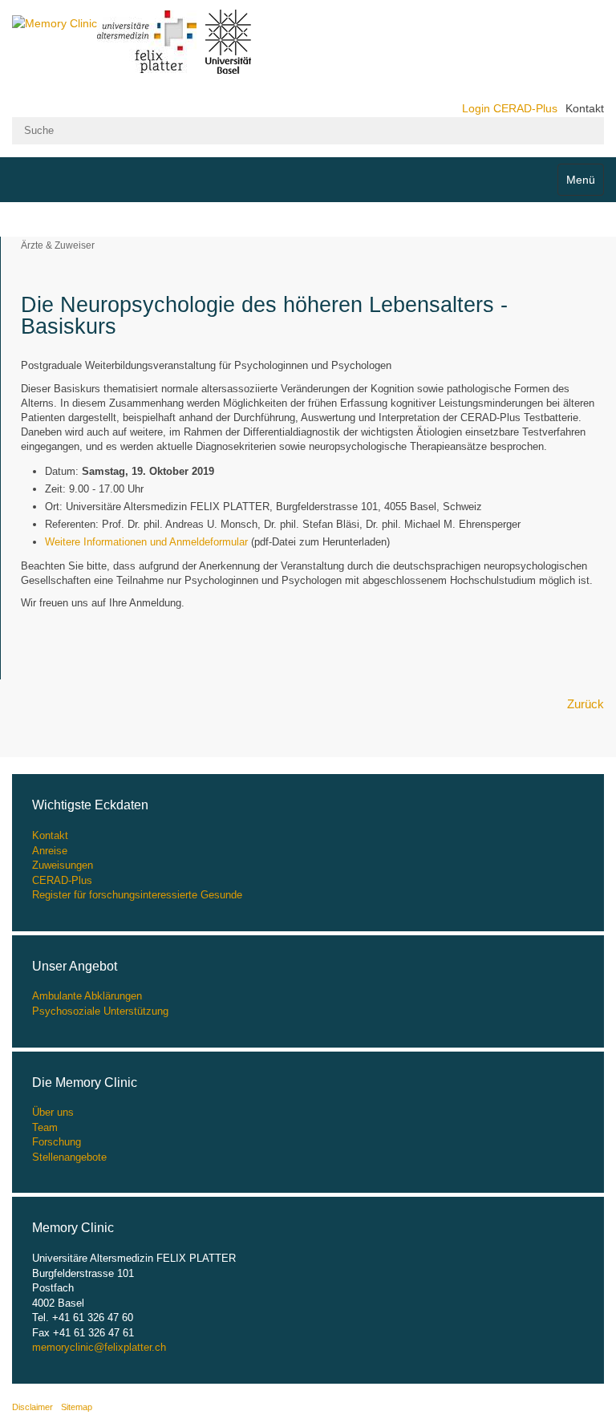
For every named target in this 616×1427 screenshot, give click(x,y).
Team (45, 1127)
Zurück (585, 704)
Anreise (49, 851)
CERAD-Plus (62, 880)
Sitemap (76, 1407)
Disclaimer (32, 1407)
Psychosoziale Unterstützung (100, 1011)
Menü (580, 179)
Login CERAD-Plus (509, 108)
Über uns (53, 1112)
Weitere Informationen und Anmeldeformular (146, 542)
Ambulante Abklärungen (87, 996)
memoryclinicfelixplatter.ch (99, 1347)
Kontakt (584, 108)
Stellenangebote (69, 1157)
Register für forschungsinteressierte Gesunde (137, 895)
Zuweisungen (62, 865)
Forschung (56, 1142)
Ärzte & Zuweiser (58, 245)
